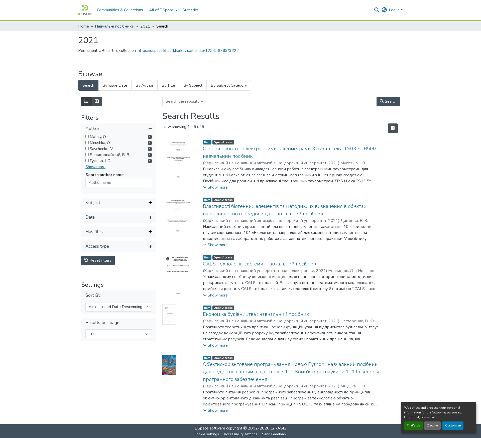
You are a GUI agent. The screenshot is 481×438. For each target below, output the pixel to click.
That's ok (413, 425)
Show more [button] (95, 167)
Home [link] (83, 26)
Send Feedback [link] (274, 434)
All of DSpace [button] (161, 10)
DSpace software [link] (210, 428)
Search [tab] (88, 85)
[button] (85, 10)
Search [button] (390, 101)
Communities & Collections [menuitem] (120, 10)
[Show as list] (86, 101)
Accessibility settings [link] (240, 434)
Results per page (102, 322)
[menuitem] (162, 10)
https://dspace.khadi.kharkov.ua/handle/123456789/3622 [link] (188, 50)
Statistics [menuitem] (190, 10)
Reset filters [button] (99, 260)
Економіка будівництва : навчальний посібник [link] (256, 314)
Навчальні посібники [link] (114, 26)
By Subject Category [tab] (229, 85)
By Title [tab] (168, 85)
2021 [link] (145, 26)
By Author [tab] (144, 85)
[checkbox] (87, 136)
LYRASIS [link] (278, 428)
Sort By (92, 295)
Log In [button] (395, 10)
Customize (453, 425)
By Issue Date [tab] (114, 85)
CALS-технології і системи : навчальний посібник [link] (259, 263)
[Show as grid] (96, 101)
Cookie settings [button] (206, 434)
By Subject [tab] (192, 85)
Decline (432, 425)
